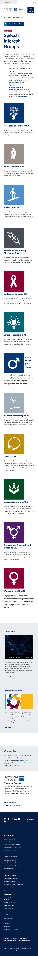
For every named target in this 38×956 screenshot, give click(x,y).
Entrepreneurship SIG (15, 334)
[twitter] (5, 819)
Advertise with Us (8, 908)
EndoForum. (23, 96)
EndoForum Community (10, 902)
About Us (7, 915)
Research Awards (8, 868)
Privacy (15, 950)
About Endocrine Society (10, 850)
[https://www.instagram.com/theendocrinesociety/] (12, 819)
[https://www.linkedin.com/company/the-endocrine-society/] (15, 819)
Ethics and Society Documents (12, 921)
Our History (7, 926)
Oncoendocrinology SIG (16, 501)
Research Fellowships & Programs (13, 865)
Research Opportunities (10, 860)
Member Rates (7, 894)
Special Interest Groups (10, 839)
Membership (8, 891)
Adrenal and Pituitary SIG (17, 125)
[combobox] (24, 2)
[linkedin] (19, 819)
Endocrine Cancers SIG (15, 293)
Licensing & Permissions (18, 938)
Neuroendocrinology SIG (16, 415)
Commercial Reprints (10, 940)
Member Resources (9, 900)
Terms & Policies (8, 950)
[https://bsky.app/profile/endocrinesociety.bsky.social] (5, 821)
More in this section (15, 24)
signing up (12, 71)
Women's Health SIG (14, 590)
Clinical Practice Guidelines (11, 878)
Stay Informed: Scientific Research (13, 863)
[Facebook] (8, 819)
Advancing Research (10, 857)
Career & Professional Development (13, 842)
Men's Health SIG (28, 360)
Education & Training (9, 881)
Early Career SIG (12, 207)
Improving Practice (10, 875)
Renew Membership (9, 897)
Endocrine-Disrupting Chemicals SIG (15, 252)
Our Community (9, 835)
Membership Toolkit (9, 905)
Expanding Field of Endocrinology (12, 847)
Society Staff (7, 923)
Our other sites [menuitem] (8, 2)
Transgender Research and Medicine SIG (17, 546)
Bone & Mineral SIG (14, 166)
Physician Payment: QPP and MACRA (13, 884)
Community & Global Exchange (12, 844)
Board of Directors (8, 918)
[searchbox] (24, 3)
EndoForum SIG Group (16, 82)
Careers (6, 938)
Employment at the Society (11, 929)
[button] (33, 2)
